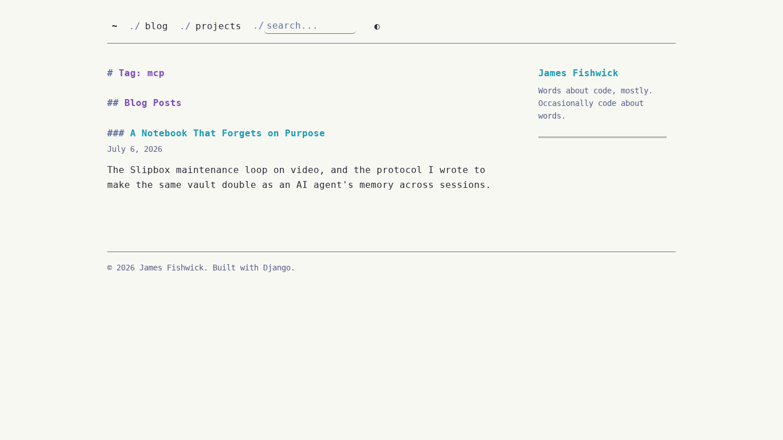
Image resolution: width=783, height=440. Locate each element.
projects (218, 26)
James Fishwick (578, 73)
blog (156, 26)
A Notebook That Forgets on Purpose (227, 133)
